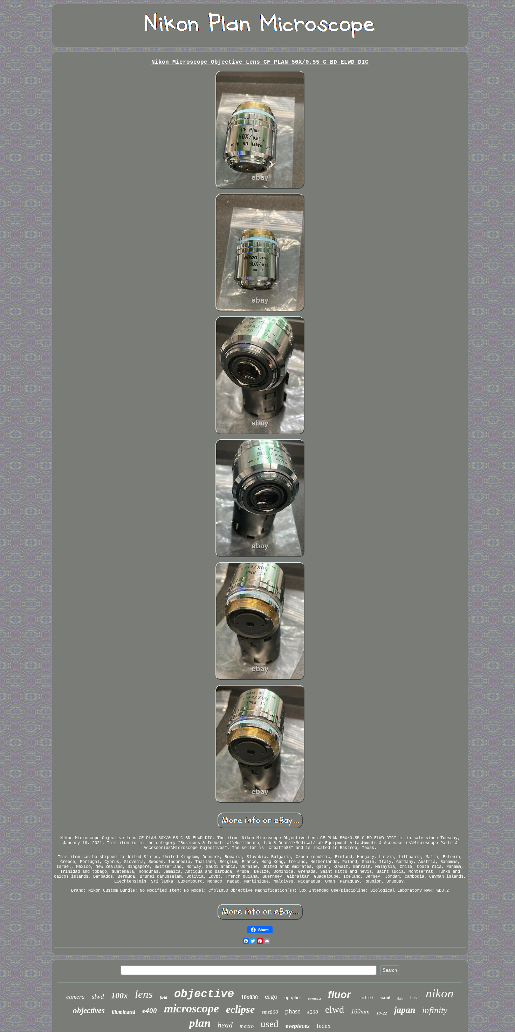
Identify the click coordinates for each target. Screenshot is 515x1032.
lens (144, 994)
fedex (324, 1026)
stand (385, 997)
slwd (98, 996)
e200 (312, 1012)
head (225, 1024)
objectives (89, 1010)
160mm (360, 1011)
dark (400, 999)
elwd (334, 1009)
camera (75, 997)
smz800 (270, 1012)
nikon (440, 993)
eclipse (240, 1009)
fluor (339, 994)
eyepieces (298, 1025)
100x (119, 995)
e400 (149, 1010)
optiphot (292, 997)
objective (204, 994)
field (163, 997)
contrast (314, 998)
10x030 (249, 997)
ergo (271, 996)
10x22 (382, 1013)
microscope (191, 1008)
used (270, 1024)
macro (247, 1026)
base (414, 997)
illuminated (123, 1012)
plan (200, 1023)
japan (404, 1010)
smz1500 (365, 997)
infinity (434, 1010)
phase (292, 1011)
